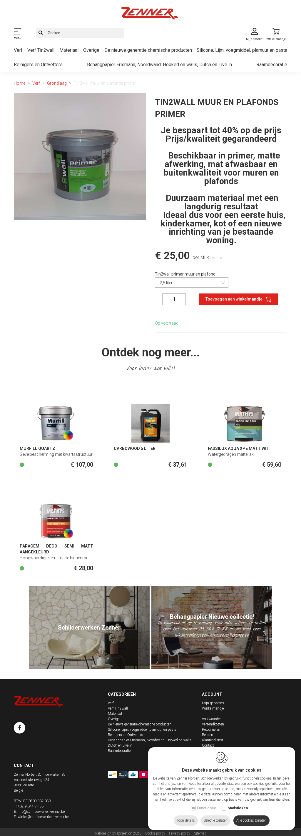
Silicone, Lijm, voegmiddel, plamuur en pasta (242, 50)
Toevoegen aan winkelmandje (233, 299)
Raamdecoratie (271, 64)
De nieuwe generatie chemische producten (148, 50)
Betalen (207, 735)
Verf (18, 50)
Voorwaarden (212, 719)
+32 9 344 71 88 (31, 806)
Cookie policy (155, 833)
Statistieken (238, 808)
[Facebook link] (19, 729)
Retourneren (211, 729)
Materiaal (68, 50)
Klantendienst (212, 740)
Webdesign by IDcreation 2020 (117, 833)
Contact (208, 745)
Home (19, 83)
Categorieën (122, 694)
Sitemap (200, 833)
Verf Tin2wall (40, 50)
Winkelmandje (213, 708)
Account (212, 694)
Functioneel (207, 808)
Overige (91, 50)
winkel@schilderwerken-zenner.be (43, 817)
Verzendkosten (213, 724)
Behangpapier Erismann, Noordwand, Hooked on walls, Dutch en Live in (159, 64)
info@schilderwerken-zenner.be (41, 812)
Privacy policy (179, 833)
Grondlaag (57, 83)
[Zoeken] (40, 33)
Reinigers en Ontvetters (38, 64)
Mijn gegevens (213, 703)
